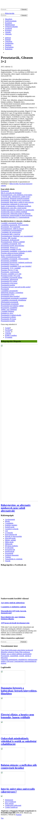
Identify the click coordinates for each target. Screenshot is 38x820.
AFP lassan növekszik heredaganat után (15, 623)
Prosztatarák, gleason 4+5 (9, 247)
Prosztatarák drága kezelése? (10, 296)
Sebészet (8, 38)
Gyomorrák (9, 533)
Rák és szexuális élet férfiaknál (11, 193)
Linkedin (8, 333)
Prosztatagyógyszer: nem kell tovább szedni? (16, 287)
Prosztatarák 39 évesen (8, 319)
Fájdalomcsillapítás (11, 26)
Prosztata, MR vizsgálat (9, 238)
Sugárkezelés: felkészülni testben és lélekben (16, 213)
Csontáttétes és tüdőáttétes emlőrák (13, 607)
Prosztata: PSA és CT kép (9, 270)
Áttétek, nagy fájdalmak (9, 309)
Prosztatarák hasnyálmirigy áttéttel (12, 306)
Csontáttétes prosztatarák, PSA (11, 244)
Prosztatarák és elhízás (8, 317)
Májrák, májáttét (10, 540)
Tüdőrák (8, 557)
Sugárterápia (9, 43)
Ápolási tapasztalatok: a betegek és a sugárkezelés (17, 210)
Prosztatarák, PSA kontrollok (10, 227)
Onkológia (8, 41)
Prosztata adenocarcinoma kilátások (12, 253)
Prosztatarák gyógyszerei (9, 283)
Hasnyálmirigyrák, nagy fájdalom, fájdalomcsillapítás (13, 618)
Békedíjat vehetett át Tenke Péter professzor (15, 652)
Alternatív (8, 34)
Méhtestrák (8, 544)
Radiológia (8, 49)
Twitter (7, 328)
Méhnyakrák (9, 542)
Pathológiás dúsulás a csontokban (12, 292)
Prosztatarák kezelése (8, 285)
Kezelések (8, 23)
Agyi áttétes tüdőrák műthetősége (13, 603)
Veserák (7, 561)
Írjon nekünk (9, 803)
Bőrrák (7, 521)
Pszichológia (9, 47)
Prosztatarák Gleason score (10, 264)
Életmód (8, 39)
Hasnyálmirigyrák (11, 534)
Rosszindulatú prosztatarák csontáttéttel (14, 298)
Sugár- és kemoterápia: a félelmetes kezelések (16, 206)
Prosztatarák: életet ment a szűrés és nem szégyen (17, 202)
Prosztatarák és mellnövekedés (11, 315)
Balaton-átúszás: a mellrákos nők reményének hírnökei (19, 766)
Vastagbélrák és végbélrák (13, 559)
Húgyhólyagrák (10, 538)
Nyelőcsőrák (9, 548)
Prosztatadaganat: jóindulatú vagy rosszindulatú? (17, 236)
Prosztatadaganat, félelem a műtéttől (13, 242)
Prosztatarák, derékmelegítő (10, 240)
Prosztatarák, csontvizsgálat (10, 272)
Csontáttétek (9, 523)
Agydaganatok (10, 519)
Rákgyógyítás (19, 4)
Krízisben (8, 30)
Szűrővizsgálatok (10, 21)
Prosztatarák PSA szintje (9, 281)
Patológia (8, 45)
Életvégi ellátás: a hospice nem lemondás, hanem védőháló (17, 716)
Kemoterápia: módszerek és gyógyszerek (14, 204)
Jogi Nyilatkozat (10, 802)
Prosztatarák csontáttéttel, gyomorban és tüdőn (16, 251)
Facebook (8, 330)
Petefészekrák (9, 551)
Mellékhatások (10, 25)
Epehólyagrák (9, 527)
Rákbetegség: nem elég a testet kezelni (13, 208)
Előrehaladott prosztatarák (9, 302)
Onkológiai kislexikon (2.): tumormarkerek (15, 217)
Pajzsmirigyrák (10, 549)
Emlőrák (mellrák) (11, 525)
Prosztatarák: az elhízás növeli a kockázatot (15, 200)
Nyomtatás (8, 337)
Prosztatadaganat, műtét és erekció (12, 229)
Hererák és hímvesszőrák (13, 536)
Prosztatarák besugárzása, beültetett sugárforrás (16, 262)
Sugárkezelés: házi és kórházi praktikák (14, 212)
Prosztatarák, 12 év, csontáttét (10, 268)
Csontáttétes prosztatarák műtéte (11, 277)
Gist (6, 531)
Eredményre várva (7, 313)
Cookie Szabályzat (11, 807)
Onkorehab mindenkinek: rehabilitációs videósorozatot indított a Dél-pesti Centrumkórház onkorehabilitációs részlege (19, 661)
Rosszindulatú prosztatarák (10, 304)
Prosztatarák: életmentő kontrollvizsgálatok (15, 198)
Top (2, 818)
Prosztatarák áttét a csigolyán (10, 234)
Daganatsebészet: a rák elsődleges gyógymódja (16, 195)
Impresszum (9, 800)
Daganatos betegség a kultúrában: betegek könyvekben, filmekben (19, 691)
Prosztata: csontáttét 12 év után (11, 274)
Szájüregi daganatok (12, 555)
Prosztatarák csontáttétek (9, 260)
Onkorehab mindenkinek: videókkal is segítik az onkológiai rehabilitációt (18, 741)
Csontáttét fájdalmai (7, 311)
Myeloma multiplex (11, 546)
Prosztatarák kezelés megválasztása (12, 245)
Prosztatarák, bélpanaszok (9, 279)
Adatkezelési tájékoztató (13, 805)
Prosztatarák (5, 191)
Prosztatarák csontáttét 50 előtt (11, 249)
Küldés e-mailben (11, 335)
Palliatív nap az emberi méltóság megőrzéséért (16, 654)
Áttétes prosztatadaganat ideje (11, 257)
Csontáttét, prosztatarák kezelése (11, 223)
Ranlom (18, 815)
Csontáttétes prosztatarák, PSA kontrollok (14, 225)
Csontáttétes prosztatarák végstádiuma (13, 300)
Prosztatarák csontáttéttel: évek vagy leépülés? (16, 266)
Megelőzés (8, 19)
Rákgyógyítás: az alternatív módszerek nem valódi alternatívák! (16, 508)
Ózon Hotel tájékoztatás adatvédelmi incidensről (17, 650)
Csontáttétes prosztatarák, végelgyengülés (14, 259)
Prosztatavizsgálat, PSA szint (10, 276)
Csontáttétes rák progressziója (11, 232)
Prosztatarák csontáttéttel (9, 308)
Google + (8, 332)
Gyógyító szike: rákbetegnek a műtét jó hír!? (15, 197)
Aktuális (8, 32)
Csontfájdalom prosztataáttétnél (11, 230)
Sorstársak (8, 28)
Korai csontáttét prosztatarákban (11, 255)
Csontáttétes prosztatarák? (9, 291)
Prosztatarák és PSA (7, 294)
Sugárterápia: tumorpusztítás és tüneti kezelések (16, 215)
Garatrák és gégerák (11, 529)
